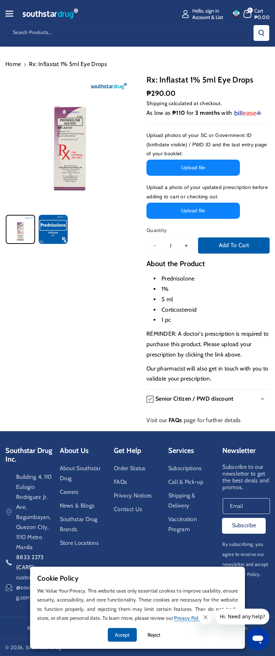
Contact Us (128, 509)
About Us (74, 450)
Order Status (130, 468)
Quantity (156, 230)
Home (13, 64)
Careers (69, 492)
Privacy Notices (133, 495)
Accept (122, 635)
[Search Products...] (261, 33)
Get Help (127, 450)
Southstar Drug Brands (79, 524)
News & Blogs (77, 505)
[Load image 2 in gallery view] (53, 229)
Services (181, 450)
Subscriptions (185, 468)
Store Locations (79, 542)
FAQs (120, 481)
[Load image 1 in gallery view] (20, 229)
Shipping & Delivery (182, 500)
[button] (13, 14)
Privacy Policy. (246, 574)
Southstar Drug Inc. (28, 454)
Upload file (193, 167)
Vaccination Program (182, 524)
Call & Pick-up (185, 481)
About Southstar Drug (80, 473)
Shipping (157, 103)
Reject (154, 635)
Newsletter (239, 450)
